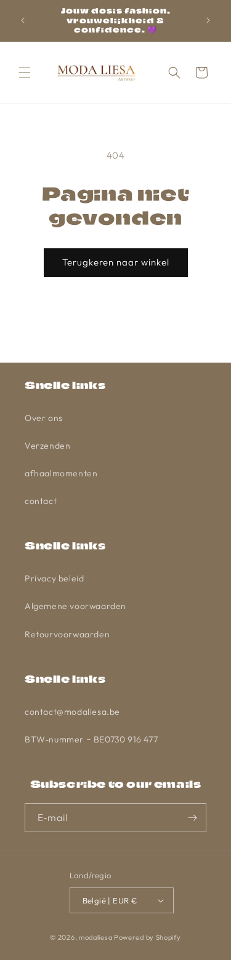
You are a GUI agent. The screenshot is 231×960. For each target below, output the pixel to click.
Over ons (44, 417)
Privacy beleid (54, 578)
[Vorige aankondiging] (22, 20)
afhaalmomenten (61, 473)
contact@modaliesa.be (72, 711)
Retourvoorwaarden (67, 634)
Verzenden (47, 445)
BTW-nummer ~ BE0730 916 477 (91, 739)
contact (41, 500)
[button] (24, 72)
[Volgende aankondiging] (208, 20)
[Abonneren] (192, 817)
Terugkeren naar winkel (115, 262)
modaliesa (95, 937)
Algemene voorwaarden (75, 606)
